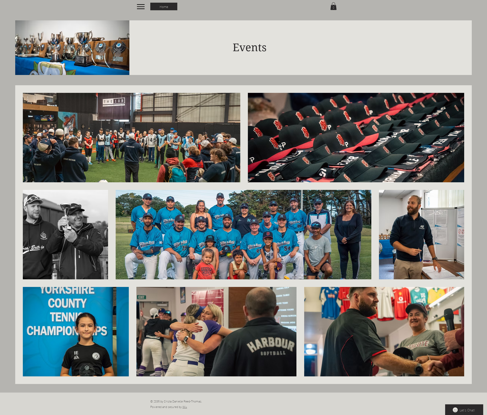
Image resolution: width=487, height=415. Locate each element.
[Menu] (140, 6)
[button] (333, 6)
